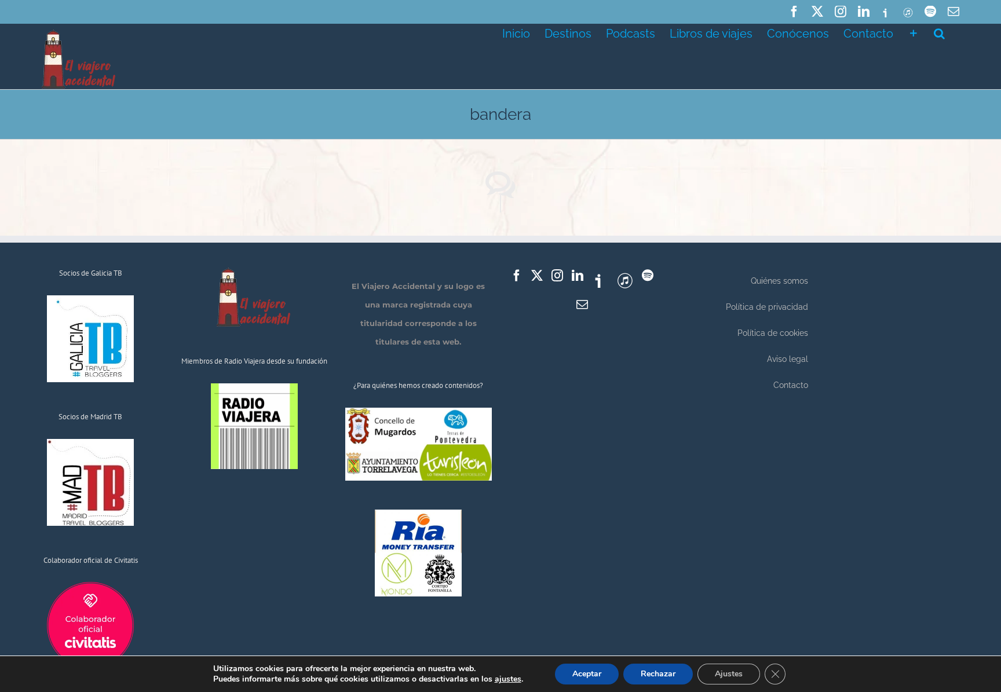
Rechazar (658, 673)
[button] (939, 32)
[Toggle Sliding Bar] (913, 32)
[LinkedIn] (577, 275)
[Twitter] (537, 275)
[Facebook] (517, 275)
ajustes (508, 679)
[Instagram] (557, 275)
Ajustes (729, 673)
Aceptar (586, 673)
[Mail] (582, 304)
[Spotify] (647, 275)
